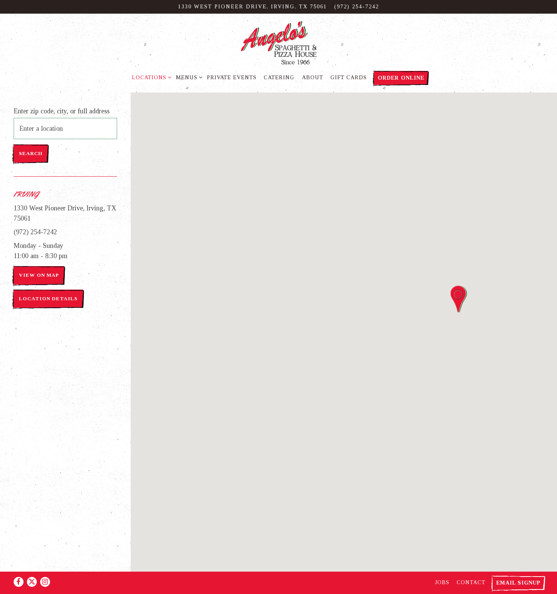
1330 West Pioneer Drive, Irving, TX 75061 (65, 213)
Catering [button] (279, 77)
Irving (26, 194)
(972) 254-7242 (356, 6)
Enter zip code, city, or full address (62, 111)
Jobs (442, 582)
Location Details (48, 298)
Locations (150, 77)
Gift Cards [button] (348, 77)
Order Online (401, 78)
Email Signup (518, 583)
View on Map (39, 275)
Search (30, 153)
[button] (458, 299)
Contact (471, 582)
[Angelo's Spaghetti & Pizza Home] (278, 42)
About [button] (312, 77)
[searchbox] (65, 128)
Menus (187, 77)
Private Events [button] (232, 77)
